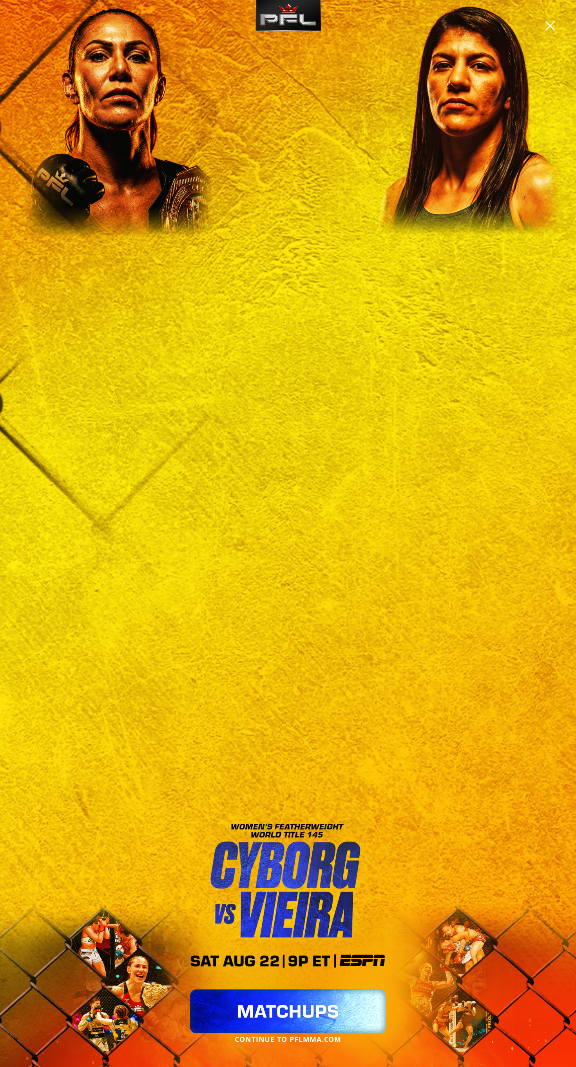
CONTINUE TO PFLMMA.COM (288, 1039)
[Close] (550, 26)
